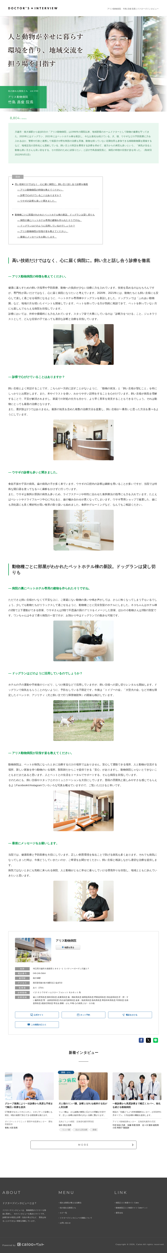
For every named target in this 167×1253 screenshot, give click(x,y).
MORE (83, 1144)
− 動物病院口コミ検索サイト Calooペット (131, 1208)
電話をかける (131, 1015)
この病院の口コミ (38, 1025)
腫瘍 (95, 1130)
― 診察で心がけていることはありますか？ (39, 195)
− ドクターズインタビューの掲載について (75, 1218)
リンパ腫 (66, 1130)
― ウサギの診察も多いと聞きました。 (37, 201)
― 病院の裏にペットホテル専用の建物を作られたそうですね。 (49, 220)
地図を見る (69, 947)
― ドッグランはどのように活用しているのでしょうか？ (46, 225)
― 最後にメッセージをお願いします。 (37, 237)
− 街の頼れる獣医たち (67, 1208)
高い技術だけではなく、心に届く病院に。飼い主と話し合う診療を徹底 (51, 184)
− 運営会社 (118, 1213)
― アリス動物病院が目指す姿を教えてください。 (42, 231)
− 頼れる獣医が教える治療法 (69, 1203)
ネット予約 (85, 1015)
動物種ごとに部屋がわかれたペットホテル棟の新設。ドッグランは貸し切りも (55, 214)
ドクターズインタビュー (148, 9)
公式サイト (39, 1015)
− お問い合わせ (64, 1223)
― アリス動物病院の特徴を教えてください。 (40, 189)
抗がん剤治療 (81, 1130)
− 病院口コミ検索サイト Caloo (126, 1203)
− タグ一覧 (62, 1213)
